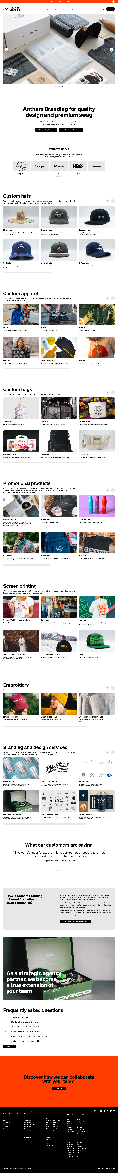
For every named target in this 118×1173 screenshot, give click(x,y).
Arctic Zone (70, 1123)
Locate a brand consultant (9, 1130)
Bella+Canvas (70, 1138)
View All (9, 1046)
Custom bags (27, 1120)
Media (54, 1113)
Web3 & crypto (56, 1130)
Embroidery (27, 1128)
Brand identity (27, 1116)
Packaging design (28, 1133)
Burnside (79, 1125)
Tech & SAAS (56, 1126)
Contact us (6, 1118)
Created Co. (80, 1150)
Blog (4, 1120)
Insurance (48, 1139)
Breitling (79, 1119)
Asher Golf (69, 1127)
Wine (54, 1135)
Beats (68, 1135)
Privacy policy (101, 1168)
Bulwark (79, 1123)
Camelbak (79, 1133)
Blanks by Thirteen (71, 1150)
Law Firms (48, 1141)
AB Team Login (7, 1133)
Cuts (78, 1154)
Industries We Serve (51, 1111)
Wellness (55, 1133)
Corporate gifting (28, 1130)
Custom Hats (36, 9)
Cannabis (48, 1126)
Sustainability (92, 9)
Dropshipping (27, 1137)
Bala (68, 1133)
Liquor (47, 1143)
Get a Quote (110, 9)
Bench (68, 1142)
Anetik (68, 1119)
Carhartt (79, 1135)
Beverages (48, 1124)
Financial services (50, 1137)
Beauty (47, 1122)
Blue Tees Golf (70, 1156)
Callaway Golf (80, 1129)
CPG (47, 1128)
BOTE (78, 1117)
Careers (5, 1124)
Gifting (76, 9)
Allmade (69, 1117)
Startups (55, 1124)
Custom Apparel (63, 9)
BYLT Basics (80, 1127)
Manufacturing (49, 1145)
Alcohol (47, 1116)
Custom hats (27, 1122)
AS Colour (69, 1125)
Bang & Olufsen (70, 1131)
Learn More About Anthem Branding (75, 921)
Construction (49, 1130)
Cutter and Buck (81, 1156)
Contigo (79, 1140)
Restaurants (56, 1122)
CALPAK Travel (81, 1131)
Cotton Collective (81, 1148)
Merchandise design (29, 1135)
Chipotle (21, 174)
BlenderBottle (70, 1152)
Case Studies (83, 9)
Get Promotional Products (70, 130)
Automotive (49, 1120)
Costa (78, 1144)
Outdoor (55, 1116)
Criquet (79, 1152)
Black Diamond (70, 1148)
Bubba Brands (80, 1121)
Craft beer (48, 1133)
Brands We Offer (27, 9)
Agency (47, 1113)
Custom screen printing (30, 1124)
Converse (79, 1142)
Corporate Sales (7, 1128)
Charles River (80, 1138)
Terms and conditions (110, 1168)
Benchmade (70, 1144)
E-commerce (49, 1135)
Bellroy (68, 1140)
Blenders (69, 1154)
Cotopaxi (79, 1146)
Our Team (5, 1116)
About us (5, 1111)
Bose (68, 1158)
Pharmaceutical (56, 1120)
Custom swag (27, 1126)
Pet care (55, 1118)
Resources (6, 1126)
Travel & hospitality (57, 1128)
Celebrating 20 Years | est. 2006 (60, 1)
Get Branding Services (46, 130)
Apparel (48, 1118)
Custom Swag (44, 9)
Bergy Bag (69, 1146)
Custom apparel (28, 1118)
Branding (71, 9)
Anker (68, 1121)
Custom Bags (53, 9)
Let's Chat (59, 1088)
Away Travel (70, 1129)
